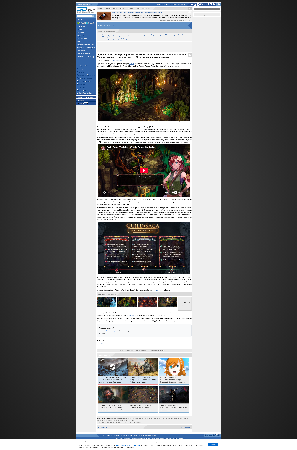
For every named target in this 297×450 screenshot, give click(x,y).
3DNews (100, 8)
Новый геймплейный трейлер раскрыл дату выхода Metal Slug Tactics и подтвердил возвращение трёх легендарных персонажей (143, 379)
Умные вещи (81, 87)
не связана (130, 315)
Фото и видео (81, 90)
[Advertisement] (144, 47)
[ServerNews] (86, 23)
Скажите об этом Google (107, 331)
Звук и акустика (82, 39)
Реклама (166, 4)
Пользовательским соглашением (128, 445)
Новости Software (111, 8)
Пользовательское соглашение (147, 435)
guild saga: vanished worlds (110, 422)
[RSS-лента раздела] (190, 8)
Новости (80, 20)
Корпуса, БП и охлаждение (86, 48)
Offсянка (79, 30)
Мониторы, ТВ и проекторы (86, 57)
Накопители (81, 60)
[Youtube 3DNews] (195, 4)
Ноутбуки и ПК (82, 66)
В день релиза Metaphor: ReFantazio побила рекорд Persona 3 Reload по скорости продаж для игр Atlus (172, 379)
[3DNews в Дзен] (201, 4)
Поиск (135, 435)
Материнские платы (83, 54)
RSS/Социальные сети (85, 97)
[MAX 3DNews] (198, 4)
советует (159, 290)
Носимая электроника (84, 63)
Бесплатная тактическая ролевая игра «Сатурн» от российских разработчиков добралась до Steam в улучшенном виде (112, 379)
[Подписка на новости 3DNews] (210, 4)
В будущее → (185, 427)
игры (122, 8)
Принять (213, 444)
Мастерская (81, 51)
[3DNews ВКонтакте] (192, 4)
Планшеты (80, 72)
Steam (131, 64)
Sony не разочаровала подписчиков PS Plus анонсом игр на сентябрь (173, 407)
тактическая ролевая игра (132, 422)
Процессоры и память (84, 78)
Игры (78, 42)
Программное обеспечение (86, 75)
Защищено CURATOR (212, 435)
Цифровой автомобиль (84, 93)
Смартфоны (81, 84)
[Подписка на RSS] (214, 4)
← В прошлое (102, 427)
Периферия (81, 69)
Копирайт (129, 435)
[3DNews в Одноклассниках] (204, 4)
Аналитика (80, 33)
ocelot (121, 422)
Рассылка (173, 4)
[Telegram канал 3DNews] (207, 4)
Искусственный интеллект (85, 45)
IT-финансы (81, 26)
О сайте (159, 4)
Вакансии (82, 103)
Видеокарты (81, 36)
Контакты (181, 4)
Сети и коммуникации (84, 81)
